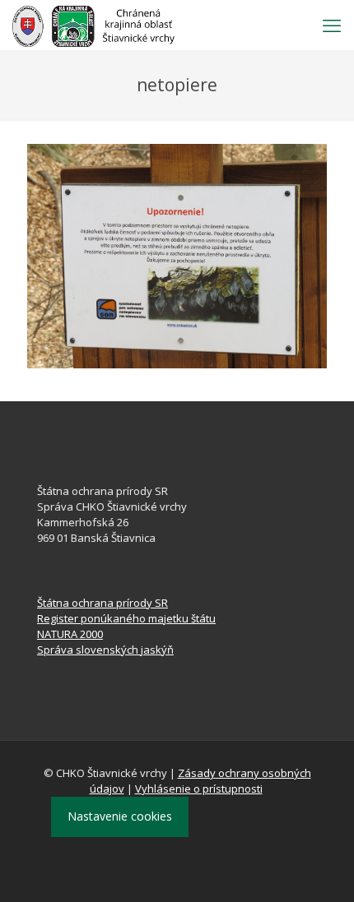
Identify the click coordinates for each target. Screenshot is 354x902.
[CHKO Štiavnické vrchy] (93, 24)
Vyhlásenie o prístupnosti (199, 788)
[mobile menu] (332, 25)
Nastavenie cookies (120, 816)
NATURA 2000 (70, 634)
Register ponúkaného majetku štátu (126, 618)
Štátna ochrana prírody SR (102, 602)
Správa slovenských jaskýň (105, 649)
